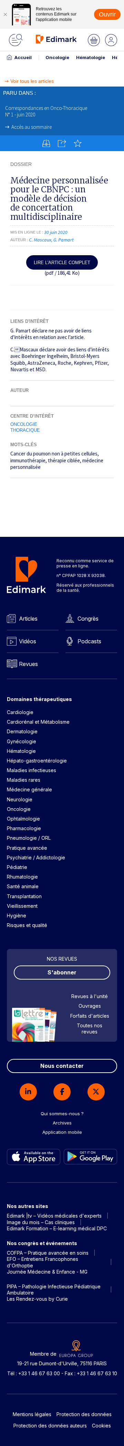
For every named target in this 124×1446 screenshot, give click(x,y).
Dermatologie (22, 731)
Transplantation (24, 896)
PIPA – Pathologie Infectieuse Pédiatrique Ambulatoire (54, 1290)
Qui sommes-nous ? (62, 1113)
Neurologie (19, 799)
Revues (28, 663)
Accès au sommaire (31, 127)
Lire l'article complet (62, 262)
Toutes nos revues (89, 1029)
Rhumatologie (22, 877)
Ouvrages (90, 1006)
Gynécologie (21, 741)
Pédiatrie (17, 867)
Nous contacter (62, 1065)
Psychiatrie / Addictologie (36, 857)
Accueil (23, 57)
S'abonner (62, 972)
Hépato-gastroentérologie (37, 761)
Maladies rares (23, 780)
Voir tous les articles (32, 81)
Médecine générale (29, 789)
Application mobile (62, 1132)
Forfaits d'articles (89, 1016)
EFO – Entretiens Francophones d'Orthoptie (42, 1262)
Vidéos (27, 641)
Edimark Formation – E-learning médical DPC (57, 1228)
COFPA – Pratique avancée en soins (48, 1253)
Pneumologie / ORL (29, 838)
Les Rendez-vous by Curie (37, 1299)
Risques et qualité (27, 925)
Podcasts (89, 641)
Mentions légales (32, 1414)
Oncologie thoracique (25, 427)
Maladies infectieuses (31, 770)
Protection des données (84, 1414)
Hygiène (16, 915)
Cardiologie (20, 712)
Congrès (88, 618)
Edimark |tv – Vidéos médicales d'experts (54, 1216)
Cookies (101, 1425)
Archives (62, 1123)
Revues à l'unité (89, 996)
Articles (28, 618)
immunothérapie (27, 460)
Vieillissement (22, 906)
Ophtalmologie (23, 819)
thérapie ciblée (64, 460)
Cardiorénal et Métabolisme (38, 722)
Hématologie (90, 57)
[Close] (5, 14)
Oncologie (57, 57)
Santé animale (23, 886)
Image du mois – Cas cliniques (41, 1222)
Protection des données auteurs (50, 1425)
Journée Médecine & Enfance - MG (47, 1272)
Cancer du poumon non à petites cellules (53, 453)
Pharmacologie (24, 828)
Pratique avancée (27, 848)
